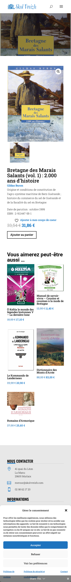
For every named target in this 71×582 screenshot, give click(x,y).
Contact (64, 571)
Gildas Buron (15, 185)
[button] (66, 510)
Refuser (35, 554)
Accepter (35, 545)
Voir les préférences (35, 563)
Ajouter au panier (21, 234)
